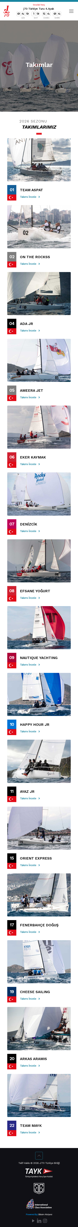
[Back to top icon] (39, 1155)
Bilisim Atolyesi (45, 1214)
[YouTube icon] (33, 1221)
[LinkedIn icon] (39, 1221)
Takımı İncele (28, 197)
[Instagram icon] (44, 1221)
